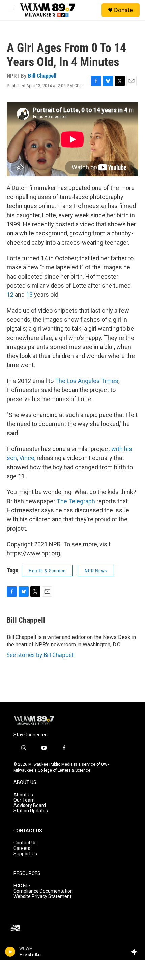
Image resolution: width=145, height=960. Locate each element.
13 (29, 294)
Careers (21, 848)
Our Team (24, 800)
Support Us (25, 853)
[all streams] (136, 951)
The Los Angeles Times (86, 380)
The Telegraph (76, 501)
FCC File (21, 885)
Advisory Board (29, 805)
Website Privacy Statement (42, 896)
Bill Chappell (42, 75)
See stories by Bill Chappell (41, 655)
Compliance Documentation (43, 891)
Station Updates (30, 810)
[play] (10, 951)
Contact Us (25, 842)
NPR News (96, 570)
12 (10, 294)
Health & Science (47, 570)
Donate (123, 10)
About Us (23, 794)
